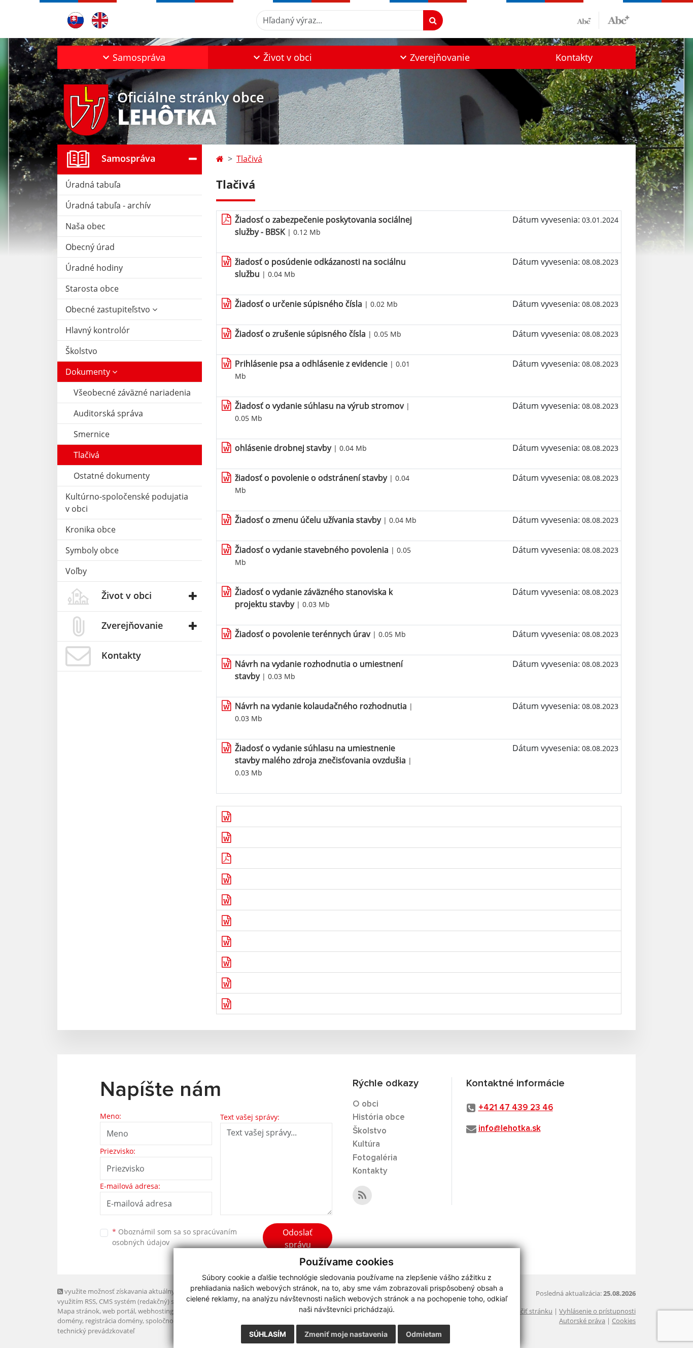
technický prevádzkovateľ (95, 1330)
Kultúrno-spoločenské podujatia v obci (126, 502)
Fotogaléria (375, 1158)
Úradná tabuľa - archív (108, 205)
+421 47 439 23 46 (515, 1108)
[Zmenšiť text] (588, 20)
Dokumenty (88, 371)
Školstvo (81, 351)
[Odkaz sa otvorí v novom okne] (362, 1195)
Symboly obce (92, 550)
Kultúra (366, 1144)
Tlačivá (86, 454)
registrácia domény (114, 1320)
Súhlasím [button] (267, 1334)
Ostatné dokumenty (112, 475)
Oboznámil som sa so (174, 1237)
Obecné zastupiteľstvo (108, 309)
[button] (132, 57)
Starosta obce (92, 288)
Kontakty (574, 57)
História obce (379, 1117)
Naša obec (85, 226)
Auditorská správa (108, 413)
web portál (118, 1311)
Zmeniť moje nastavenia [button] (346, 1334)
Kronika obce (90, 529)
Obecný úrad (90, 247)
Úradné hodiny (94, 267)
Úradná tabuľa (93, 184)
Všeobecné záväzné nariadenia (132, 392)
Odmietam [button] (424, 1334)
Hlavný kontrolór (97, 330)
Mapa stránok (78, 1311)
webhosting (156, 1311)
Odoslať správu (298, 1238)
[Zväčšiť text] (618, 18)
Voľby (76, 571)
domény (69, 1320)
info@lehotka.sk (509, 1128)
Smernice (92, 434)
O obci (365, 1104)
